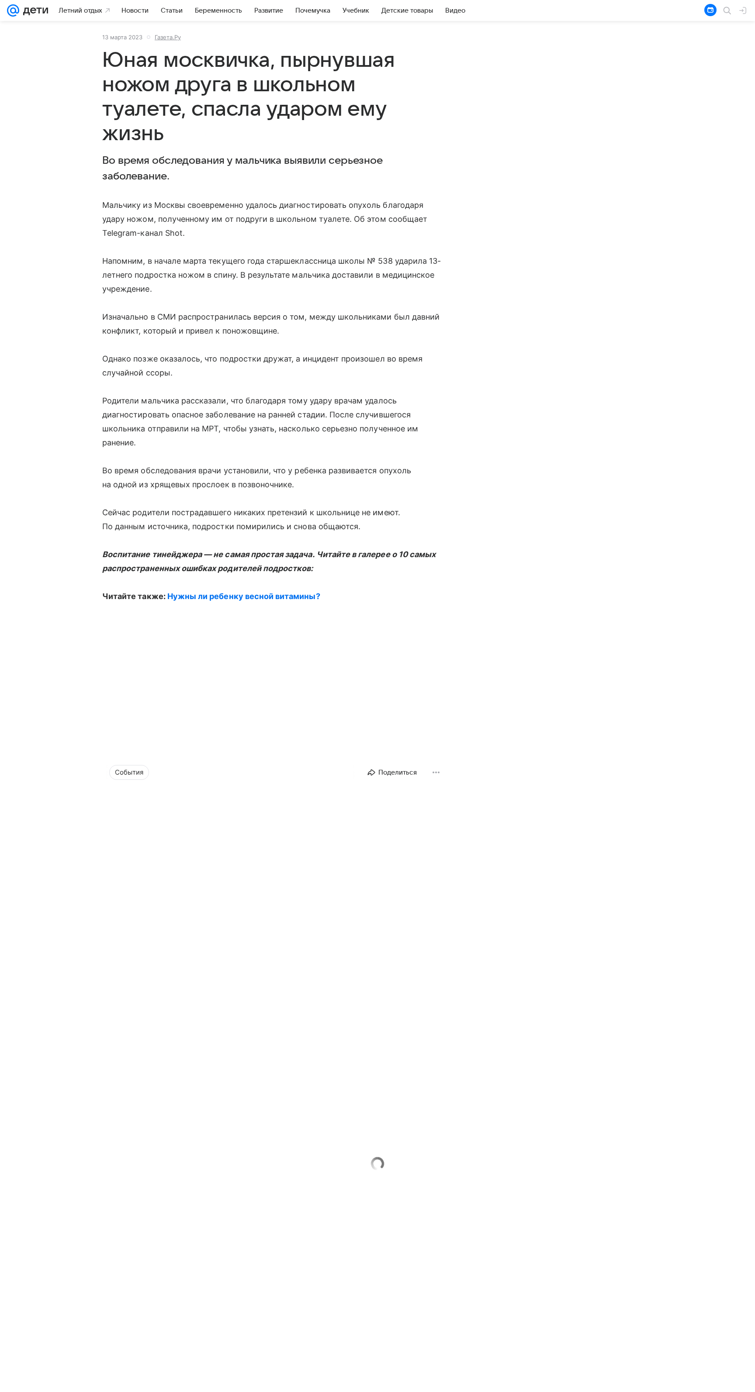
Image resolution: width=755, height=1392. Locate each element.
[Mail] (13, 10)
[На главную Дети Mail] (33, 10)
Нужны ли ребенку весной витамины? (243, 596)
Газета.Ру (168, 37)
